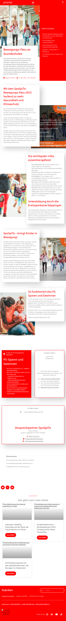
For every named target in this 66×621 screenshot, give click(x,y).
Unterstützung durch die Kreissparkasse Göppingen (50, 46)
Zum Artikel (10, 535)
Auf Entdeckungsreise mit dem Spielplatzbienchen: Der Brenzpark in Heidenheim (17, 565)
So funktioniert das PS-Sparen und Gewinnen (52, 55)
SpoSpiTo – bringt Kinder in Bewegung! (50, 50)
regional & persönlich (10, 77)
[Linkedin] (52, 614)
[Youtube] (56, 614)
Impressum (5, 604)
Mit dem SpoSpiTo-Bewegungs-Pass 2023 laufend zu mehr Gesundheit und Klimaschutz (52, 36)
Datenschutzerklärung (42, 604)
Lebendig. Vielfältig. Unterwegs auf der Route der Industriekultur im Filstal (17, 527)
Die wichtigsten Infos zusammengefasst (48, 41)
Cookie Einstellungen (28, 604)
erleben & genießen (22, 596)
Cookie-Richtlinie (15, 604)
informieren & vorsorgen (36, 596)
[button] (33, 2)
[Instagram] (47, 614)
